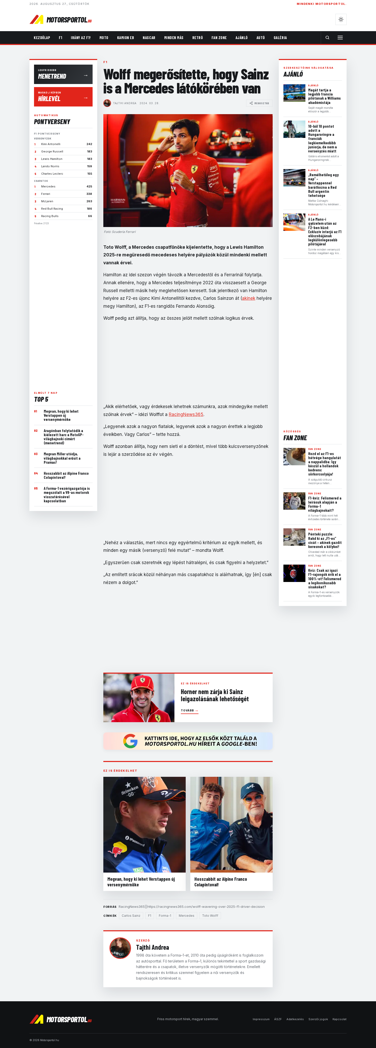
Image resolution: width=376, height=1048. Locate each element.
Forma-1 (165, 916)
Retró (197, 37)
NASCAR (149, 37)
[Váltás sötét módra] (341, 19)
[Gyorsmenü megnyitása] (340, 37)
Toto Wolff (210, 916)
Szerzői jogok (318, 1019)
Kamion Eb (125, 37)
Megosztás (262, 103)
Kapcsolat (340, 1019)
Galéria (280, 37)
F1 (60, 37)
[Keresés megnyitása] (327, 37)
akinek (248, 298)
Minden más (174, 37)
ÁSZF (278, 1019)
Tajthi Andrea (125, 103)
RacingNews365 (186, 414)
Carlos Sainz (131, 916)
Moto (103, 37)
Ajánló (242, 37)
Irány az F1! (81, 37)
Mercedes (186, 916)
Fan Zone (219, 37)
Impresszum (261, 1019)
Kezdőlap (42, 37)
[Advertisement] (63, 306)
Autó (261, 37)
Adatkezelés (295, 1019)
